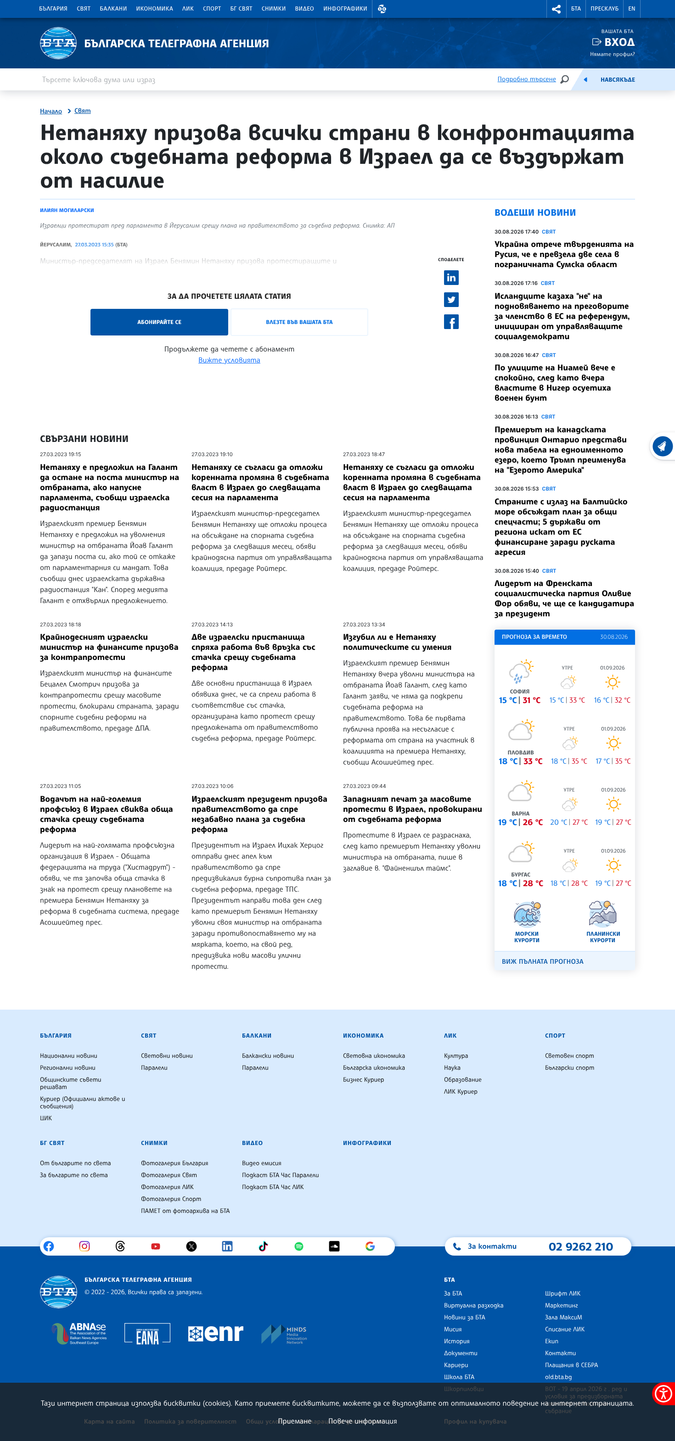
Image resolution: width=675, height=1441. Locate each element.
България (53, 8)
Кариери (456, 1365)
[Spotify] (302, 1246)
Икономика (155, 8)
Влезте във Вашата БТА (299, 321)
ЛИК (188, 8)
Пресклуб (605, 8)
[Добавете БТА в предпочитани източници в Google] (373, 1246)
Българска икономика (374, 1068)
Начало (51, 111)
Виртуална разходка (474, 1305)
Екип (551, 1341)
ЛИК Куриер (461, 1091)
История (457, 1341)
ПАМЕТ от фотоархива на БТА (185, 1211)
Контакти (560, 1353)
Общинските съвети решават (70, 1083)
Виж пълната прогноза (543, 962)
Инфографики (345, 8)
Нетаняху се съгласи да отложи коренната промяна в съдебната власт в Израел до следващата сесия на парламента (260, 482)
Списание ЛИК (565, 1329)
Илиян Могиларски (67, 210)
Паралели (154, 1068)
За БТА (453, 1293)
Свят (83, 8)
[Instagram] (88, 1246)
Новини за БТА (464, 1317)
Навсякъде (618, 80)
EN (632, 8)
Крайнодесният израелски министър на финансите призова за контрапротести (109, 647)
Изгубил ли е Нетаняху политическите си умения (397, 642)
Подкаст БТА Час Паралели (280, 1175)
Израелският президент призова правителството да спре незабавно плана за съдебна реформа (259, 814)
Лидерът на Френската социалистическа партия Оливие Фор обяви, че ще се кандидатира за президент (564, 598)
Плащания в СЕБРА (571, 1365)
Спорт (212, 8)
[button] (382, 9)
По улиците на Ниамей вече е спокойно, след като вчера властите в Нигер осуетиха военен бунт (555, 383)
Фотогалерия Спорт (171, 1199)
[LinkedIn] (231, 1246)
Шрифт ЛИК (562, 1293)
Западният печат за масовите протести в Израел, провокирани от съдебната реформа (412, 809)
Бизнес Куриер (363, 1080)
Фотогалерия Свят (169, 1175)
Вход (619, 42)
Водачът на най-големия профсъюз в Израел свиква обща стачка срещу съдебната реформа (106, 814)
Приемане (294, 1420)
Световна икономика (374, 1056)
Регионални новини (68, 1068)
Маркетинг (561, 1305)
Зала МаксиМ (563, 1317)
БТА (576, 8)
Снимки (274, 8)
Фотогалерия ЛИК (167, 1187)
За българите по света (74, 1175)
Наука (452, 1068)
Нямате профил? (612, 53)
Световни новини (167, 1056)
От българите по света (75, 1163)
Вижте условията (229, 359)
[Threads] (124, 1246)
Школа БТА (459, 1377)
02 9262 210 (580, 1246)
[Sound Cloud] (338, 1246)
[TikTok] (266, 1246)
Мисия (453, 1329)
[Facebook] (52, 1246)
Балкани (113, 8)
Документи (461, 1353)
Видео (305, 8)
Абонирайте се (159, 321)
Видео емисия (261, 1163)
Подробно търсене (527, 79)
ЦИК (46, 1118)
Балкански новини (268, 1056)
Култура (456, 1056)
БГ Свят (242, 8)
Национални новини (68, 1056)
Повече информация (362, 1420)
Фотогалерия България (174, 1163)
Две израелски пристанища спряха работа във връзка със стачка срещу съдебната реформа (253, 652)
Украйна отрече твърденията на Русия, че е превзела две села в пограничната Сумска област (564, 254)
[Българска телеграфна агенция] (58, 1292)
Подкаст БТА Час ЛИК (273, 1187)
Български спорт (569, 1068)
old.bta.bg (558, 1377)
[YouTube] (159, 1246)
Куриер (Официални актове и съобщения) (82, 1102)
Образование (463, 1080)
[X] (195, 1246)
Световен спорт (569, 1056)
